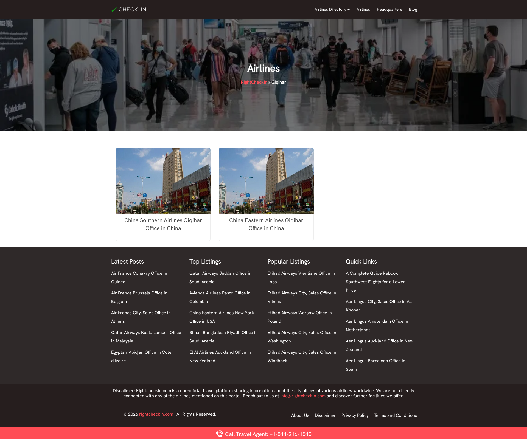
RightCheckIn (254, 82)
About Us (300, 415)
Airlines (363, 9)
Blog (413, 9)
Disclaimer (325, 415)
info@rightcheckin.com (303, 396)
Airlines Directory (330, 9)
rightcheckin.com (156, 414)
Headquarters (389, 9)
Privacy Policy (355, 415)
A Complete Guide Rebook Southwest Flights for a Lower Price (375, 281)
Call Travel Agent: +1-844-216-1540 (268, 434)
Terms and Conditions (395, 415)
